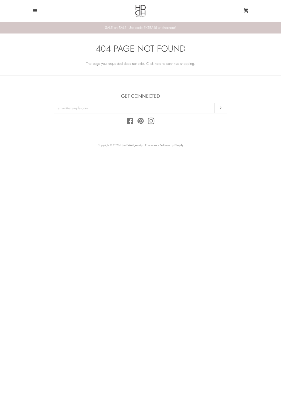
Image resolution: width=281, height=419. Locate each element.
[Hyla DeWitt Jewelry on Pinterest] (140, 122)
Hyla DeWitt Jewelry (131, 145)
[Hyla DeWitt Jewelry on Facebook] (130, 122)
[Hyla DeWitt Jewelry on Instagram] (151, 122)
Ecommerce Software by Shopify (164, 145)
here (157, 63)
